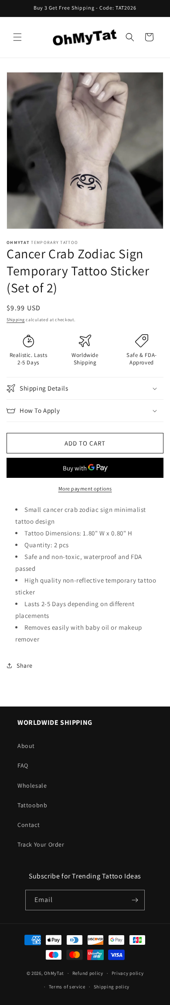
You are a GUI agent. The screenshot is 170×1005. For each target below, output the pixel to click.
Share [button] (25, 665)
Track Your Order (41, 844)
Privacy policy (128, 973)
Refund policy (87, 973)
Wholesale (32, 785)
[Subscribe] (134, 900)
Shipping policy (112, 987)
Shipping (16, 319)
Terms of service (67, 987)
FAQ (22, 765)
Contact (28, 825)
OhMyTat (54, 973)
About (26, 746)
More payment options (85, 488)
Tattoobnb (32, 805)
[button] (17, 37)
